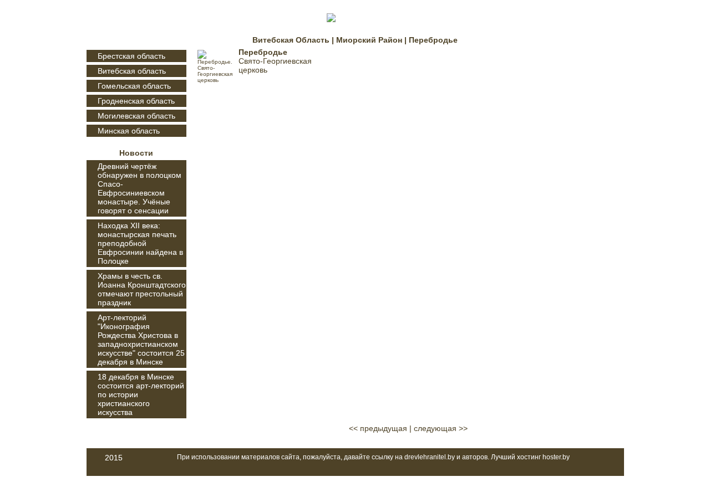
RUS (612, 79)
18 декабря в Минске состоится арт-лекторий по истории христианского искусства (141, 394)
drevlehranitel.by (429, 457)
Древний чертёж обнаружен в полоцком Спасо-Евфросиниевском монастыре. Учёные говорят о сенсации (139, 188)
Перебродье (263, 52)
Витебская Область (290, 39)
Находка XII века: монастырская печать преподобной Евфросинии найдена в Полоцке (140, 243)
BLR (612, 19)
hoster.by (556, 457)
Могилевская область (136, 115)
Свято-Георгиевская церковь (275, 65)
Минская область (129, 130)
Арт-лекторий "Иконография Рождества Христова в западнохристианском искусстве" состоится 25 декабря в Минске (141, 339)
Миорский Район (369, 39)
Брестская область (131, 56)
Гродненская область (136, 100)
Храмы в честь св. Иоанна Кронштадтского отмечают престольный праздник (142, 289)
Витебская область (132, 70)
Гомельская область (134, 85)
